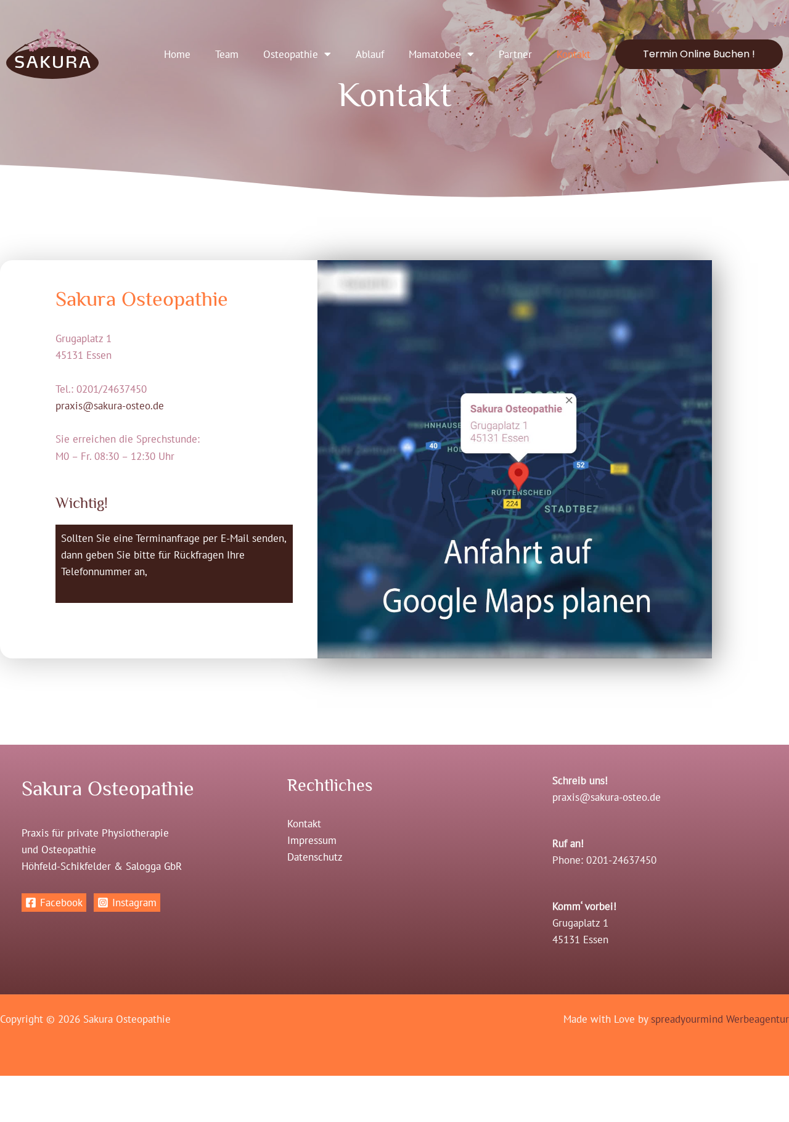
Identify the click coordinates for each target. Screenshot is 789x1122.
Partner (515, 54)
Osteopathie (290, 54)
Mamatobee (435, 54)
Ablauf (370, 54)
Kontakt (574, 54)
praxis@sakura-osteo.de (109, 405)
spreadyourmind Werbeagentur (720, 1019)
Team (227, 54)
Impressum (312, 840)
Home (177, 54)
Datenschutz (315, 857)
